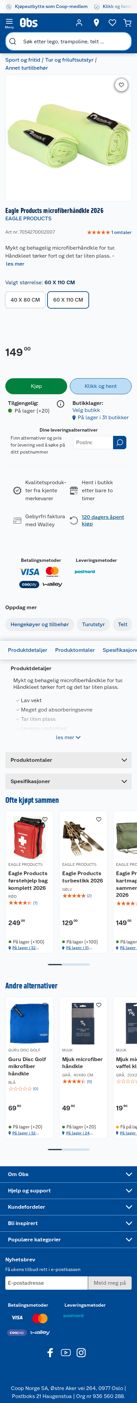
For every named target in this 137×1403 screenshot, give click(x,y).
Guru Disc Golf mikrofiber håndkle (27, 1066)
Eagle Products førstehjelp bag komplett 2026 (28, 880)
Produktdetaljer (27, 650)
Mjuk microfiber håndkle (82, 1063)
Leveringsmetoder (96, 560)
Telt (122, 624)
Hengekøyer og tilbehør (40, 624)
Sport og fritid (22, 60)
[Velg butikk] (96, 22)
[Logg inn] (79, 22)
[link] (109, 232)
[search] (12, 41)
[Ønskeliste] (112, 22)
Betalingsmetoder (41, 560)
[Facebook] (51, 1353)
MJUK (67, 1050)
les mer (15, 264)
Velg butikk (86, 410)
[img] (29, 903)
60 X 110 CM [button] (68, 300)
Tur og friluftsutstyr (69, 60)
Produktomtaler (75, 650)
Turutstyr (93, 624)
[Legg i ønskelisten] (121, 85)
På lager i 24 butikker (77, 1133)
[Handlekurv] (127, 22)
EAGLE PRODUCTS (28, 218)
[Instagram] (81, 1353)
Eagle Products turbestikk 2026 (82, 877)
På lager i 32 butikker (24, 947)
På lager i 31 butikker (103, 417)
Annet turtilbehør (26, 68)
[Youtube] (66, 1353)
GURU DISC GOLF (24, 1050)
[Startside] (44, 22)
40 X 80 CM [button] (25, 300)
